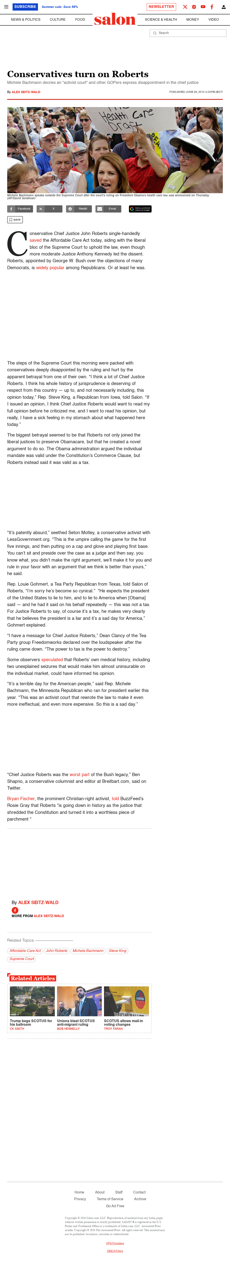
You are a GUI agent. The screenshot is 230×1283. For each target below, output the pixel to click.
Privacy (80, 1199)
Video (213, 19)
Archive (140, 1199)
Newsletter (161, 7)
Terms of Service (110, 1199)
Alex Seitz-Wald (26, 92)
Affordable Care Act (24, 951)
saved (36, 240)
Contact (139, 1192)
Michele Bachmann (88, 951)
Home (79, 1192)
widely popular (50, 268)
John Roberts (56, 951)
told (115, 799)
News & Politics (25, 19)
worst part (80, 775)
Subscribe (25, 7)
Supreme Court (21, 959)
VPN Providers (115, 1243)
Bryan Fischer (21, 799)
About (99, 1192)
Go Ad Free (115, 1206)
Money (192, 19)
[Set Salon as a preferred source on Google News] (140, 209)
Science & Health (161, 19)
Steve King (117, 951)
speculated (52, 660)
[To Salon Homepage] (115, 19)
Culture (58, 19)
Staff (118, 1192)
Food (80, 19)
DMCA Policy (115, 1251)
